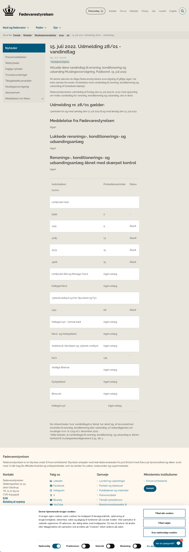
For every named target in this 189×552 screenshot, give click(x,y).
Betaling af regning (14, 501)
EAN (5, 498)
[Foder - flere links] (44, 26)
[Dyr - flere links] (59, 26)
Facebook (58, 485)
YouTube (58, 504)
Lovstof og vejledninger (112, 481)
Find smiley (94, 11)
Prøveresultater (107, 495)
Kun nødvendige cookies (164, 532)
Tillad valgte (164, 523)
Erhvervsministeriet (156, 481)
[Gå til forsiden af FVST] (28, 11)
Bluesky (57, 499)
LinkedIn (57, 481)
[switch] (86, 546)
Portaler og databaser (111, 485)
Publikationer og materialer (114, 490)
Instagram (59, 490)
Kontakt (150, 488)
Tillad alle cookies (164, 513)
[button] (41, 98)
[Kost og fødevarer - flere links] (27, 26)
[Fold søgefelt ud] (182, 10)
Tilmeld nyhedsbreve (110, 499)
